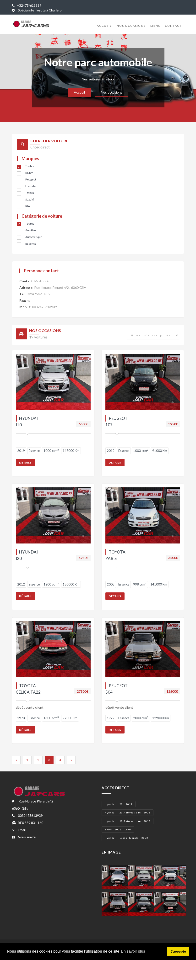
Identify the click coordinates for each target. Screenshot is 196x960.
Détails (25, 462)
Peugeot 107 (116, 421)
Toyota (29, 193)
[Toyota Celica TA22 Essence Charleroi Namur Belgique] (53, 649)
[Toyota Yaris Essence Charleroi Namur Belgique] (142, 515)
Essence (30, 243)
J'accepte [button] (178, 951)
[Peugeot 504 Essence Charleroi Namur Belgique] (142, 649)
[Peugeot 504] (117, 903)
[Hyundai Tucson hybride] (144, 903)
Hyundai (30, 186)
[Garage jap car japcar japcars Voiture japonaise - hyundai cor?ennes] (40, 791)
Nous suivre (27, 837)
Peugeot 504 (116, 688)
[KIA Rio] (170, 903)
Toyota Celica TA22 (28, 688)
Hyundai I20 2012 (118, 804)
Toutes (29, 166)
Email (22, 830)
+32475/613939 (29, 5)
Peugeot (30, 179)
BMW (29, 172)
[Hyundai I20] (117, 877)
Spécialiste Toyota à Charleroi (39, 10)
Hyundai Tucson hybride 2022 (126, 837)
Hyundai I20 (27, 555)
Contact (173, 25)
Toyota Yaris (115, 555)
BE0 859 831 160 (30, 823)
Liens (155, 25)
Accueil (104, 25)
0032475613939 (44, 307)
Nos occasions (131, 25)
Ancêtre (30, 230)
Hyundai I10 (27, 421)
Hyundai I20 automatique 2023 (127, 812)
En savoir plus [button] (133, 951)
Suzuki (29, 199)
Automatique (33, 237)
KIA (27, 206)
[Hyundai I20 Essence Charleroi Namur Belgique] (53, 515)
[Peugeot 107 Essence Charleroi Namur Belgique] (142, 382)
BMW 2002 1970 (118, 829)
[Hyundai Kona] (170, 877)
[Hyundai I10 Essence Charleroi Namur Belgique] (53, 382)
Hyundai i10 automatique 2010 (127, 821)
